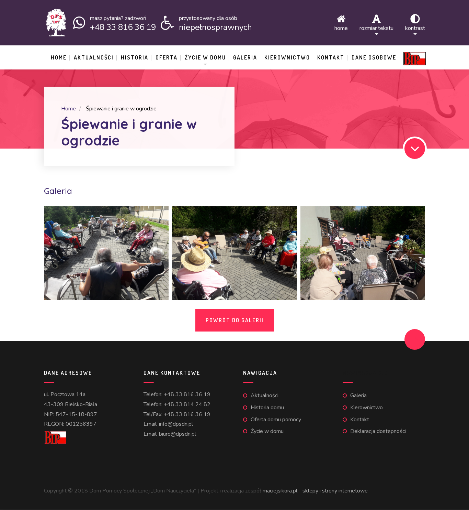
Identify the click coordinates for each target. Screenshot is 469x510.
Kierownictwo (287, 57)
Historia (134, 57)
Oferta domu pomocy (276, 419)
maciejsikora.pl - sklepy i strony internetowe (315, 491)
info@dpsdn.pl (176, 424)
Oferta (167, 57)
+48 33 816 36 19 (187, 394)
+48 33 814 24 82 (187, 404)
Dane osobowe (374, 57)
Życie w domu (205, 57)
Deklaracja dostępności (378, 431)
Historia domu (267, 407)
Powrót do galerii (235, 320)
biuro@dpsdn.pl (177, 434)
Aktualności (94, 57)
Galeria (245, 57)
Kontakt (330, 57)
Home (341, 27)
